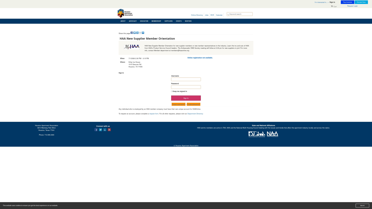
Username (175, 76)
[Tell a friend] (140, 33)
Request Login (352, 6)
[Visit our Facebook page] (96, 129)
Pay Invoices (347, 2)
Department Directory (195, 113)
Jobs (206, 15)
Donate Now (361, 2)
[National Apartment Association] (272, 134)
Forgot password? (193, 104)
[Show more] (143, 33)
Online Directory (197, 15)
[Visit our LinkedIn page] (104, 129)
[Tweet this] (134, 33)
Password (175, 83)
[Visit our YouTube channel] (109, 129)
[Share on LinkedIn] (137, 33)
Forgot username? (178, 104)
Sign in (332, 2)
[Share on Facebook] (132, 33)
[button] (320, 2)
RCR (212, 15)
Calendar (219, 15)
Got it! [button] (362, 205)
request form (153, 113)
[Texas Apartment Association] (256, 134)
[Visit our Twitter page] (100, 129)
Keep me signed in (180, 91)
